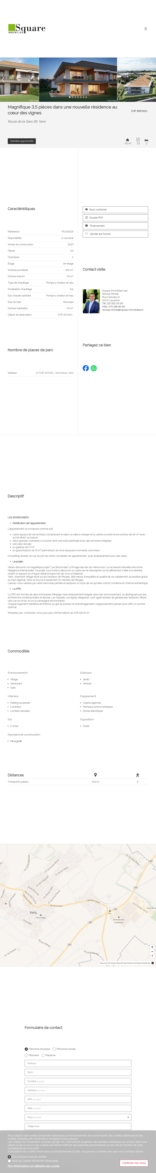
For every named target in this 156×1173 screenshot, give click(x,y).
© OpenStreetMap (142, 963)
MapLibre (103, 963)
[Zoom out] (152, 951)
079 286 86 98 (113, 306)
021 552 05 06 (112, 303)
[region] (78, 905)
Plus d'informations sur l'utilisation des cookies (34, 1166)
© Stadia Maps (115, 963)
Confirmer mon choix (134, 1163)
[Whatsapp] (94, 368)
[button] (3, 80)
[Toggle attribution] (152, 963)
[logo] (27, 28)
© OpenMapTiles (128, 963)
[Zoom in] (152, 947)
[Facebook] (86, 368)
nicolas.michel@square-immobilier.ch (123, 309)
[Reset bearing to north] (152, 956)
